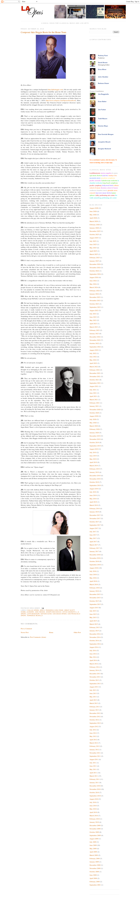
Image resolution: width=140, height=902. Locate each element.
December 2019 (95, 436)
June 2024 (93, 281)
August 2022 (94, 350)
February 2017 (95, 548)
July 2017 (93, 531)
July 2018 (93, 492)
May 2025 (93, 248)
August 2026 (94, 208)
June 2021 (93, 393)
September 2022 (95, 347)
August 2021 (94, 386)
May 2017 (93, 538)
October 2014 (94, 640)
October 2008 (94, 871)
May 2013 (93, 697)
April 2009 (93, 852)
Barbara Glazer (103, 83)
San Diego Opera (60, 614)
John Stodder (103, 77)
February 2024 (95, 290)
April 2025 (93, 251)
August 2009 (94, 839)
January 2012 (94, 749)
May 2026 (93, 214)
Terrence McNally (35, 615)
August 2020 (94, 416)
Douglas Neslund (104, 149)
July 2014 (93, 650)
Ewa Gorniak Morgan (106, 134)
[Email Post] (42, 608)
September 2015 (95, 604)
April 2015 (93, 621)
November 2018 (95, 479)
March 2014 (94, 664)
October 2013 (94, 680)
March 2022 (94, 366)
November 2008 (95, 868)
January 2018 (94, 512)
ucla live (105, 175)
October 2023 (94, 304)
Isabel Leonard (27, 612)
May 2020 (93, 422)
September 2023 (95, 307)
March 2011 (94, 776)
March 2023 (94, 327)
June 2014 (93, 654)
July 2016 (93, 571)
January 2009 (94, 862)
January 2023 (94, 333)
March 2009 (94, 855)
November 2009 (95, 829)
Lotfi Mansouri (33, 614)
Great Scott (69, 610)
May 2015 (93, 617)
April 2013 (93, 700)
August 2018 (94, 489)
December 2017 (95, 515)
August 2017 (94, 528)
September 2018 (95, 485)
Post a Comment (26, 628)
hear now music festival (104, 193)
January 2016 (94, 591)
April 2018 (93, 502)
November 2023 (95, 300)
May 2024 (93, 284)
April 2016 (93, 581)
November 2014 (95, 637)
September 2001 (95, 885)
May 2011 (93, 769)
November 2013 (95, 677)
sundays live (112, 175)
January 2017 (94, 551)
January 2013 (94, 710)
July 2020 (93, 419)
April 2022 (93, 363)
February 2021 (95, 403)
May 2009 (93, 848)
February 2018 (95, 508)
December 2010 (95, 786)
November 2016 (95, 558)
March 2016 (94, 584)
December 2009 (95, 825)
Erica (42, 610)
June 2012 (93, 733)
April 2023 (93, 323)
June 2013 (93, 693)
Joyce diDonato (68, 612)
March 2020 (94, 426)
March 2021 (94, 399)
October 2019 (94, 442)
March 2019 (94, 465)
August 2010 (94, 799)
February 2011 (95, 779)
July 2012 (93, 730)
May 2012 (93, 736)
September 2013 (95, 683)
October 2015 (94, 601)
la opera (115, 173)
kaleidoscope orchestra (109, 180)
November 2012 (95, 716)
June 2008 (93, 875)
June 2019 (93, 456)
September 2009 (95, 835)
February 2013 (95, 706)
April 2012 (93, 739)
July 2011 (93, 763)
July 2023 (93, 314)
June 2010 (93, 805)
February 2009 (95, 858)
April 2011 (93, 773)
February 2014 (95, 667)
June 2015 (93, 614)
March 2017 (94, 545)
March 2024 (94, 287)
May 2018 (93, 498)
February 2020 (95, 429)
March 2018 (94, 505)
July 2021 (93, 390)
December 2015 (95, 594)
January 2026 (94, 228)
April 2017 (93, 541)
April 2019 (93, 462)
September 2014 (95, 644)
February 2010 (95, 819)
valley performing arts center (105, 195)
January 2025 (94, 261)
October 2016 (94, 561)
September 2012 (95, 723)
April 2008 (93, 878)
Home (51, 632)
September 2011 (95, 756)
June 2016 (93, 574)
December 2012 (95, 713)
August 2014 (94, 647)
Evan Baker (102, 101)
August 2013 (94, 687)
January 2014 (94, 670)
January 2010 (94, 822)
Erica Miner (102, 69)
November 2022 (95, 340)
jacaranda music (95, 178)
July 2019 (93, 452)
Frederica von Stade (54, 610)
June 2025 (93, 244)
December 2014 (95, 634)
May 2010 (93, 809)
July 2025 (93, 241)
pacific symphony (96, 185)
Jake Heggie (40, 612)
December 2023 (95, 297)
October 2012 (94, 720)
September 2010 (95, 796)
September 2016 (95, 564)
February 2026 (95, 224)
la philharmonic (95, 173)
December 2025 (95, 231)
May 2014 (93, 657)
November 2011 (95, 753)
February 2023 (95, 330)
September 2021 (95, 383)
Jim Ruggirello (103, 94)
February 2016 (95, 588)
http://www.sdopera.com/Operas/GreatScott (60, 100)
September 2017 (95, 525)
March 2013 (94, 703)
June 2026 (93, 211)
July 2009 (93, 842)
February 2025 (95, 257)
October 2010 (94, 792)
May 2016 (93, 578)
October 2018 (94, 482)
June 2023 (93, 317)
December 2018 (95, 475)
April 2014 (93, 660)
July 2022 (93, 353)
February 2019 (95, 469)
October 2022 (94, 343)
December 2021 (95, 373)
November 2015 (95, 597)
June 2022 (93, 356)
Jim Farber (102, 109)
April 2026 (93, 218)
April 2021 (93, 396)
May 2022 (93, 360)
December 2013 (95, 673)
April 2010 (93, 812)
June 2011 (93, 766)
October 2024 (94, 271)
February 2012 (95, 746)
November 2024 (95, 267)
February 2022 (95, 370)
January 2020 (94, 432)
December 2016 (95, 555)
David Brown (103, 62)
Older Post (77, 632)
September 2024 (95, 274)
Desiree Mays (103, 126)
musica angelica (106, 173)
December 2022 (95, 337)
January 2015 (94, 631)
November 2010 (95, 789)
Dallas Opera (33, 610)
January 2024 (94, 294)
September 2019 (95, 446)
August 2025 (94, 238)
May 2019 (93, 459)
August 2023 (94, 310)
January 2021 (94, 406)
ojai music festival (96, 175)
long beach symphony (110, 183)
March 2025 (94, 254)
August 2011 (94, 759)
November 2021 (95, 376)
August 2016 (94, 568)
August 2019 (94, 449)
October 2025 (94, 234)
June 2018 (93, 495)
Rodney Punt (103, 55)
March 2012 (94, 743)
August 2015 (94, 607)
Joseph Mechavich (53, 612)
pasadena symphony (108, 178)
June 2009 (93, 845)
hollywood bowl (107, 185)
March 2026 (94, 221)
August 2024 (94, 277)
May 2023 (93, 320)
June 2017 (93, 535)
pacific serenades (95, 180)
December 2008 (95, 865)
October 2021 (94, 380)
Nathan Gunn (46, 614)
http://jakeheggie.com (55, 89)
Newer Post (25, 632)
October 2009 (94, 832)
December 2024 (95, 264)
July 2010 (93, 802)
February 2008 (95, 881)
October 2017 (94, 522)
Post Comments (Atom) (38, 637)
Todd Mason (102, 118)
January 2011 (94, 782)
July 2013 (93, 690)
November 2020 (95, 409)
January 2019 (94, 472)
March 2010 (94, 815)
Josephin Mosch (104, 142)
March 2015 (94, 624)
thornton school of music (109, 188)
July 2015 (93, 611)
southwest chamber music (98, 190)
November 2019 (95, 439)
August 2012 (94, 726)
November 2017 (95, 518)
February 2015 (95, 627)
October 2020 (94, 413)
